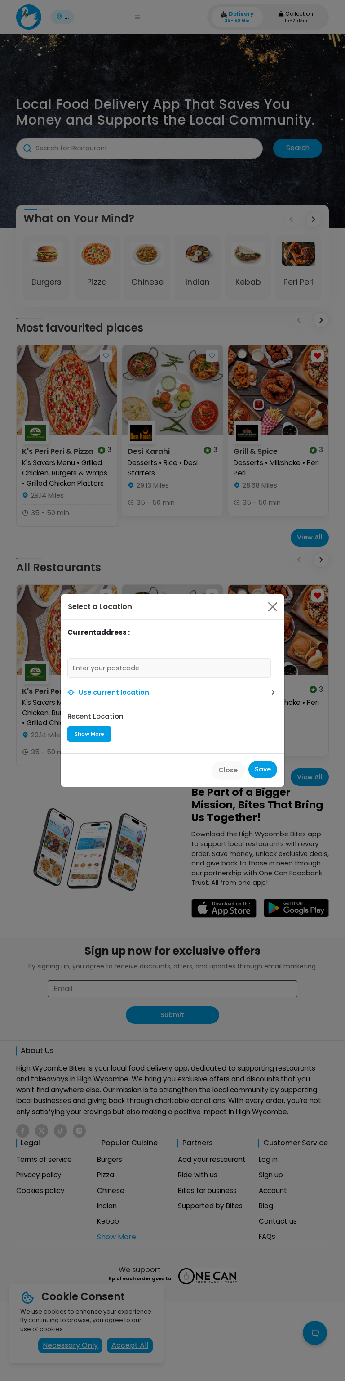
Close (228, 770)
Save (263, 769)
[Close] (273, 607)
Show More (89, 734)
